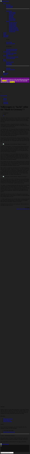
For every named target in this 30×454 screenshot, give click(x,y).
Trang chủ (5, 102)
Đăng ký (5, 74)
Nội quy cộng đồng (7, 421)
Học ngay (4, 80)
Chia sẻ (5, 98)
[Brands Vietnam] (5, 1)
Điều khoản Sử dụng (8, 418)
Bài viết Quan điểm (4, 95)
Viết (1, 76)
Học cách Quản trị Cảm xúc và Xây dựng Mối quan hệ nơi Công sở (14, 81)
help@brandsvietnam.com (9, 432)
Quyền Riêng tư (6, 420)
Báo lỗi (5, 99)
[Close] (1, 78)
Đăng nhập (5, 73)
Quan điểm (5, 103)
